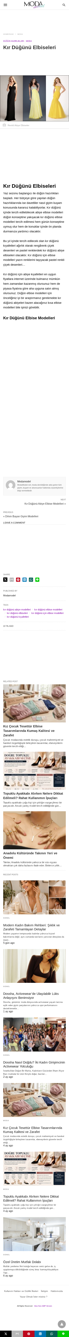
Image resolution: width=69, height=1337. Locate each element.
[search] (64, 5)
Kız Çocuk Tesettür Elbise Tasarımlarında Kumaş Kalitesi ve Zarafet (29, 731)
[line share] (37, 580)
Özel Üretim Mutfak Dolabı (22, 1262)
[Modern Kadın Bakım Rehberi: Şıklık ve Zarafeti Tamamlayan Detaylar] (34, 897)
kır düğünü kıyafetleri (18, 616)
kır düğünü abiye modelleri (17, 609)
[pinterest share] (18, 580)
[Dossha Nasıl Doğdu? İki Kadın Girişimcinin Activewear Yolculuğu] (34, 1034)
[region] (34, 19)
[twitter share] (5, 579)
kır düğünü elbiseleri (17, 613)
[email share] (12, 580)
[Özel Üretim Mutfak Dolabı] (34, 1234)
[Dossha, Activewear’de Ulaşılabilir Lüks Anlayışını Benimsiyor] (34, 966)
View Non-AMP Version (43, 1306)
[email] (17, 1334)
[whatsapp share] (31, 580)
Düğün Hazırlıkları (13, 41)
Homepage (8, 34)
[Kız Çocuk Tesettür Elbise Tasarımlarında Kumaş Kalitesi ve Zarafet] (34, 703)
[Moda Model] (34, 4)
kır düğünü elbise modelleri (48, 609)
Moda (20, 34)
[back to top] (62, 1324)
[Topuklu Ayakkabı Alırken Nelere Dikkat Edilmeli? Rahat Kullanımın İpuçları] (34, 771)
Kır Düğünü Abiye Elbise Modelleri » (45, 503)
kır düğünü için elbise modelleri (47, 613)
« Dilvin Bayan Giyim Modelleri (20, 516)
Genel (6, 918)
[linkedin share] (24, 580)
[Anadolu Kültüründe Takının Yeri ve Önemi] (34, 830)
